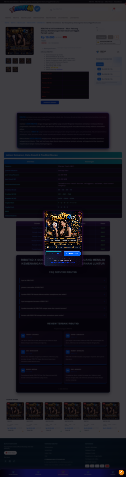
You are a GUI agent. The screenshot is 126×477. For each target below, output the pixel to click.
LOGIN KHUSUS (54, 254)
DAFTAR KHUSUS (72, 254)
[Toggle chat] (121, 472)
